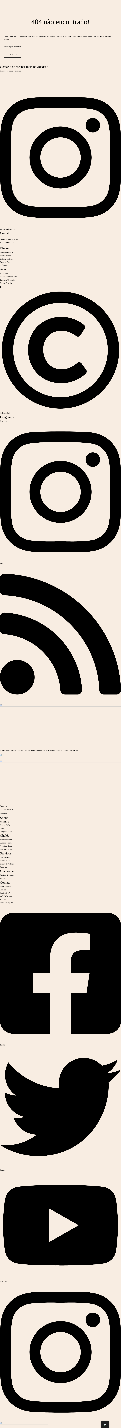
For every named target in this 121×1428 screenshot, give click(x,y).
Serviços (5, 853)
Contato (5, 882)
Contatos (3, 46)
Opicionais (7, 871)
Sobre (4, 818)
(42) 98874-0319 (6, 49)
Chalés (4, 835)
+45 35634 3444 (6, 896)
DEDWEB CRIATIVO (69, 751)
